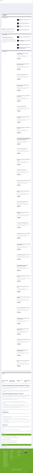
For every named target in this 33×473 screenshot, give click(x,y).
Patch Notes (27, 41)
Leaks (11, 453)
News (8, 30)
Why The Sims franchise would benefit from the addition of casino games (23, 64)
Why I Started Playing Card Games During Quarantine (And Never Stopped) (22, 265)
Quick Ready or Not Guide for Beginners (22, 74)
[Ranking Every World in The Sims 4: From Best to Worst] (18, 26)
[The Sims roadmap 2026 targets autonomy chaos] (18, 23)
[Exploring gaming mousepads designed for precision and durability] (9, 354)
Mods (25, 48)
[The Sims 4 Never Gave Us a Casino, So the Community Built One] (9, 57)
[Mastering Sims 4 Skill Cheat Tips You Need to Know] (18, 45)
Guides (26, 27)
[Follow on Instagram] (27, 452)
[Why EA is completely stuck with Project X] (9, 206)
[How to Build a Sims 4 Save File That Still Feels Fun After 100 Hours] (9, 100)
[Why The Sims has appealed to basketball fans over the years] (9, 163)
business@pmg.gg (19, 452)
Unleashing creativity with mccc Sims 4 (7, 37)
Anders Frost (4, 30)
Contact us (18, 454)
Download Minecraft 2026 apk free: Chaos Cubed (23, 254)
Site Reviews (11, 459)
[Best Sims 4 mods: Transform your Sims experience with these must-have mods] (18, 48)
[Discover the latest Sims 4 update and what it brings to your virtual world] (18, 40)
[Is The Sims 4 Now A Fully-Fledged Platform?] (9, 227)
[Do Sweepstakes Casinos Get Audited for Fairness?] (9, 343)
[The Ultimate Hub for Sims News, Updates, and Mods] (9, 290)
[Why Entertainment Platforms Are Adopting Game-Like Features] (9, 131)
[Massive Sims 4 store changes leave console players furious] (18, 20)
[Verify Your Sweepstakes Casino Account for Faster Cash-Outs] (9, 333)
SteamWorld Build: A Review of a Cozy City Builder (23, 233)
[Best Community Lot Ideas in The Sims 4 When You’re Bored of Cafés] (9, 322)
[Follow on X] (26, 452)
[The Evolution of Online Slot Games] (9, 110)
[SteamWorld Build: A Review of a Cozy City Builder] (9, 237)
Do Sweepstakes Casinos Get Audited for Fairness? (24, 339)
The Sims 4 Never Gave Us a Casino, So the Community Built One (5, 381)
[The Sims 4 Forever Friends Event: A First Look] (18, 30)
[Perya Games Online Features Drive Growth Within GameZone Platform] (9, 248)
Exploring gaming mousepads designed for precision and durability (22, 350)
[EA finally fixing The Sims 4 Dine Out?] (9, 174)
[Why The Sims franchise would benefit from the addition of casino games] (9, 68)
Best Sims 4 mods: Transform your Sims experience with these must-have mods (24, 47)
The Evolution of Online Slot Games (21, 106)
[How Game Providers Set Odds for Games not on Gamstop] (9, 195)
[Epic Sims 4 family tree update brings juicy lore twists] (9, 365)
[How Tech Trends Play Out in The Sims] (9, 153)
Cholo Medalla (21, 41)
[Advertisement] (16, 7)
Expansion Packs (12, 456)
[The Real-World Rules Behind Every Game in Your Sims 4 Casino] (9, 121)
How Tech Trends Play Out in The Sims (22, 148)
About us (18, 453)
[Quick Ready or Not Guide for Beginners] (9, 78)
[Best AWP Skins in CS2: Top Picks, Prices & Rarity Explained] (9, 301)
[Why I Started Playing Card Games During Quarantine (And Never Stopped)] (9, 269)
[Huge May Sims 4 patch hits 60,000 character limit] (9, 23)
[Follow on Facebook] (24, 452)
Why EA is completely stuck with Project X (22, 201)
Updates (29, 41)
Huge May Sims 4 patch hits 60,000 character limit (23, 180)
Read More (18, 58)
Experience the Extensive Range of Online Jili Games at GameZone (27, 381)
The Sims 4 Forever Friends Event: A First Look (24, 29)
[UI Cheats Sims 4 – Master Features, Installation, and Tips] (18, 37)
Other (23, 65)
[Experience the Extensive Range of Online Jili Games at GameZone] (9, 89)
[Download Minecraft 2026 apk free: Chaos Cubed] (9, 259)
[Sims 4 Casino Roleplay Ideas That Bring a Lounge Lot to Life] (9, 280)
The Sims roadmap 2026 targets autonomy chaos (23, 307)
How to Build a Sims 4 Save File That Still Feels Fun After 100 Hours (9, 442)
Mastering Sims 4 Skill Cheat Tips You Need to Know (25, 44)
